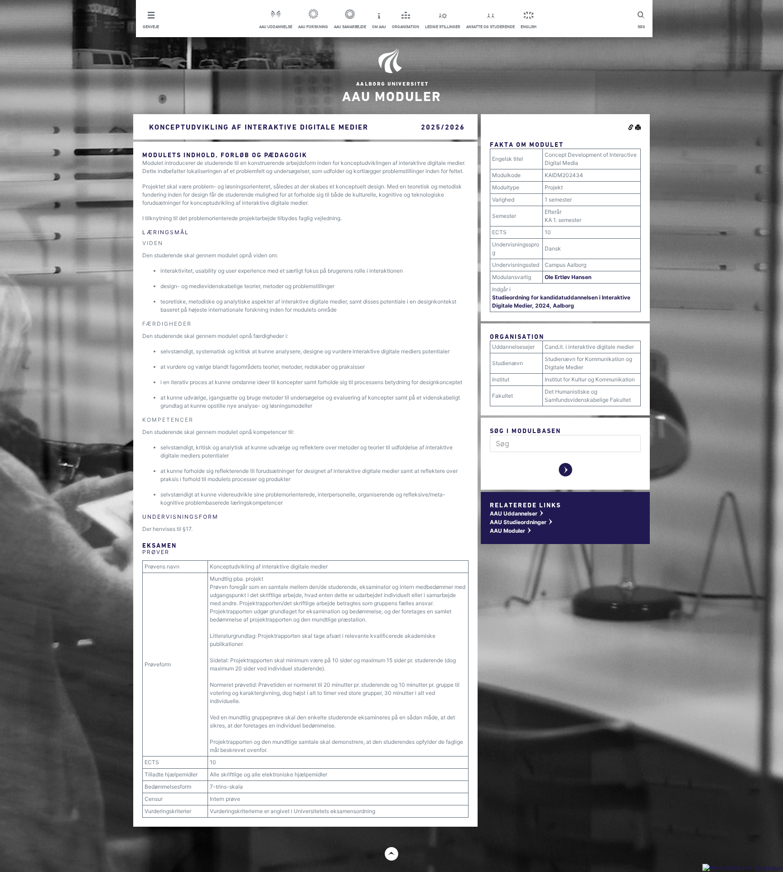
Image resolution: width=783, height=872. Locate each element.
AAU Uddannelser (517, 513)
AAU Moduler (511, 530)
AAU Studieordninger (521, 522)
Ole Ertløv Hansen (568, 277)
